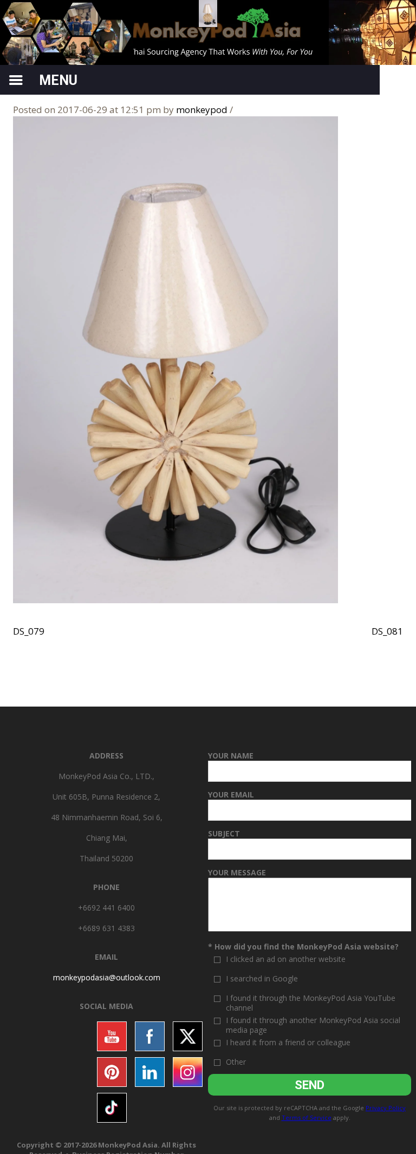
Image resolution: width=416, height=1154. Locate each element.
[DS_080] (175, 359)
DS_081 (387, 631)
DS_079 (28, 631)
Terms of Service (307, 1117)
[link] (106, 977)
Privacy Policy (386, 1108)
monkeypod (201, 109)
